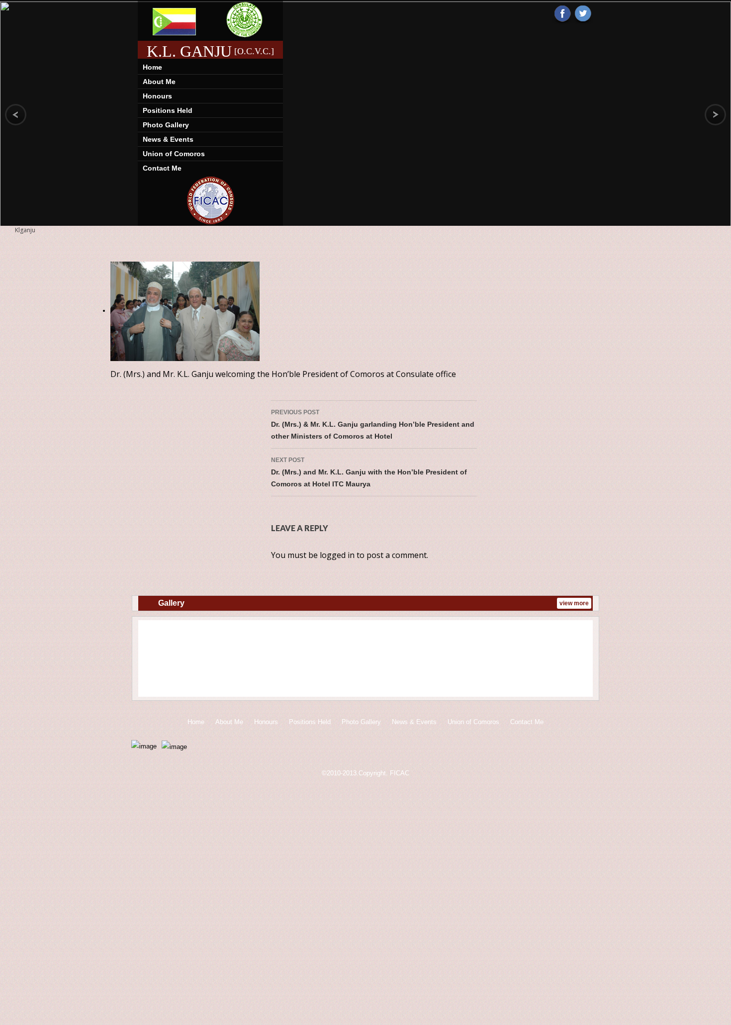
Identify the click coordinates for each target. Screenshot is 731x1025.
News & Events (168, 139)
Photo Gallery (166, 125)
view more (574, 603)
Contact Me (162, 168)
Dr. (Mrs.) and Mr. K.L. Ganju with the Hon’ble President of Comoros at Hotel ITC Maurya (369, 472)
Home (152, 67)
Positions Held (167, 110)
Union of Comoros (174, 154)
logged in (337, 555)
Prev (152, 660)
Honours (157, 96)
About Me (159, 82)
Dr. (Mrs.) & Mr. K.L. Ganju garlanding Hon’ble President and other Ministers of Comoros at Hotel (372, 424)
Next (578, 660)
